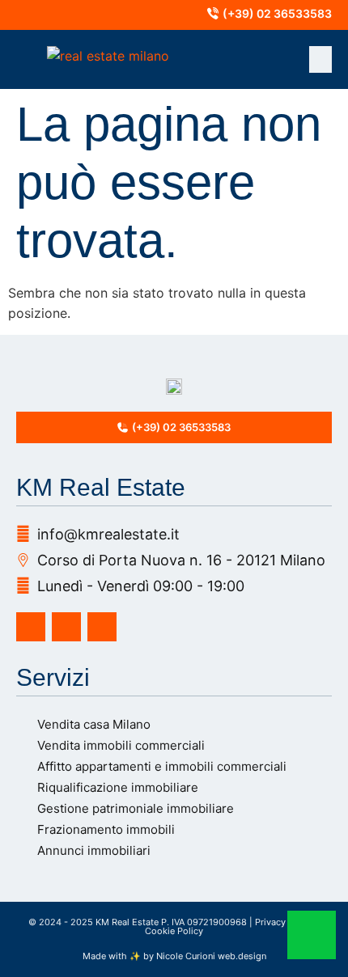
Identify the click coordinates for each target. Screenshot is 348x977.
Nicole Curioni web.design (211, 956)
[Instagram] (66, 626)
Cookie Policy (174, 931)
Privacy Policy (284, 922)
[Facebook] (30, 626)
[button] (320, 59)
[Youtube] (102, 626)
